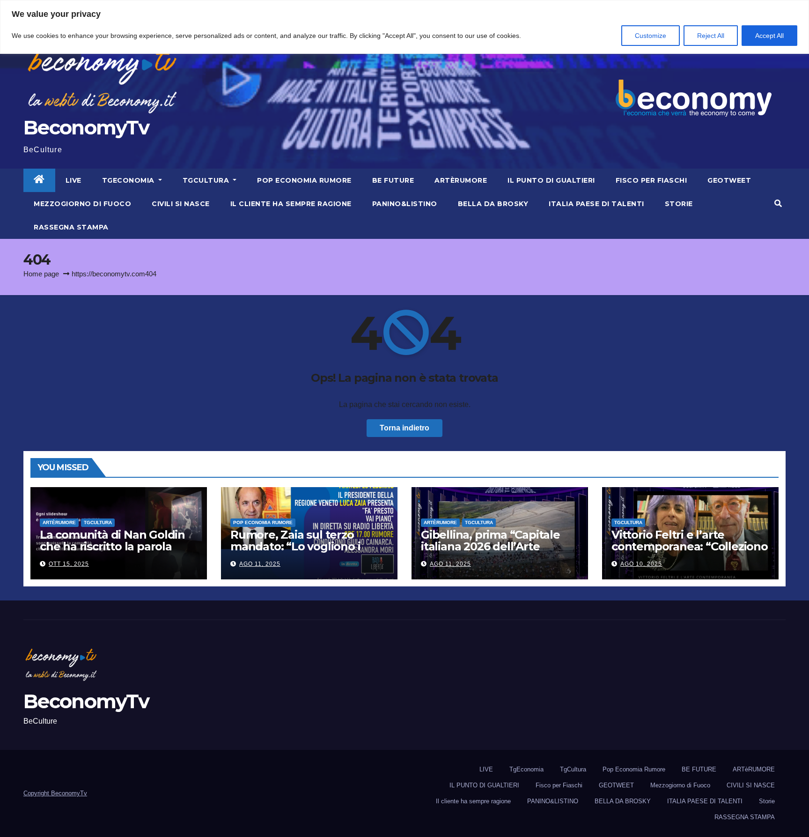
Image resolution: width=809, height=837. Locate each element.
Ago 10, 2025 (641, 564)
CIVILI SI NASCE (181, 204)
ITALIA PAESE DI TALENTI (596, 204)
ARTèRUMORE (460, 180)
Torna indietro (404, 428)
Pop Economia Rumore (304, 180)
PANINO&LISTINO (404, 204)
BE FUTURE (393, 180)
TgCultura (207, 180)
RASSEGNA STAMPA (71, 227)
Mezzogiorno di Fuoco (82, 204)
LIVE (73, 180)
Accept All (769, 35)
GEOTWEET (729, 180)
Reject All (710, 35)
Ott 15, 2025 (69, 564)
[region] (404, 27)
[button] (778, 203)
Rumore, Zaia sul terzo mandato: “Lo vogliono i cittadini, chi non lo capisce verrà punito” (303, 552)
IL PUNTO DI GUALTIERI (551, 180)
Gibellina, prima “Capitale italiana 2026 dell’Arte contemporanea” (490, 546)
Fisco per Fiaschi (651, 180)
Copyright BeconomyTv (55, 793)
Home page (41, 274)
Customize (650, 35)
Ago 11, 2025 (259, 564)
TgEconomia (129, 180)
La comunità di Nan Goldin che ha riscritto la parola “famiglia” (112, 546)
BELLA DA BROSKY (493, 204)
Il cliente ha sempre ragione (291, 204)
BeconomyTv (86, 127)
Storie (679, 204)
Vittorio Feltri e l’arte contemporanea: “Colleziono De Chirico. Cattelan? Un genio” (689, 552)
